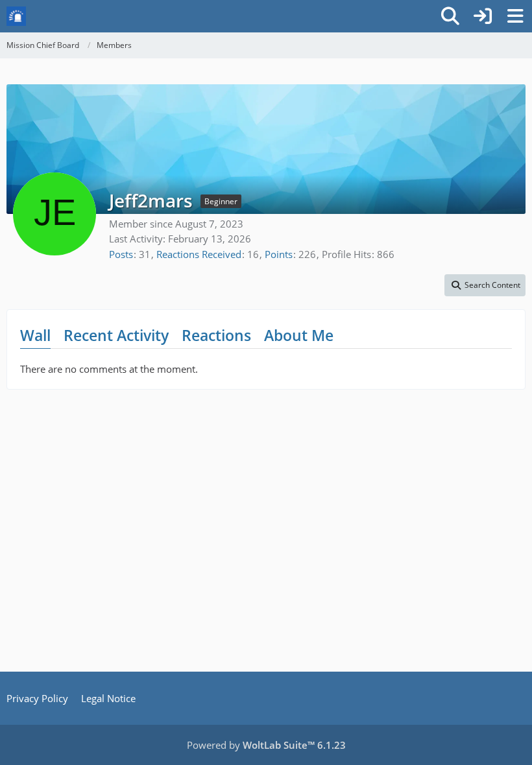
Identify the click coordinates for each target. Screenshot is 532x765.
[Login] (483, 16)
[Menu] (515, 16)
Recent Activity (116, 335)
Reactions (216, 335)
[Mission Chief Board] (16, 16)
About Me (298, 335)
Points (279, 254)
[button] (485, 285)
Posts (121, 254)
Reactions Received (198, 254)
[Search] (450, 16)
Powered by (266, 744)
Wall (35, 335)
